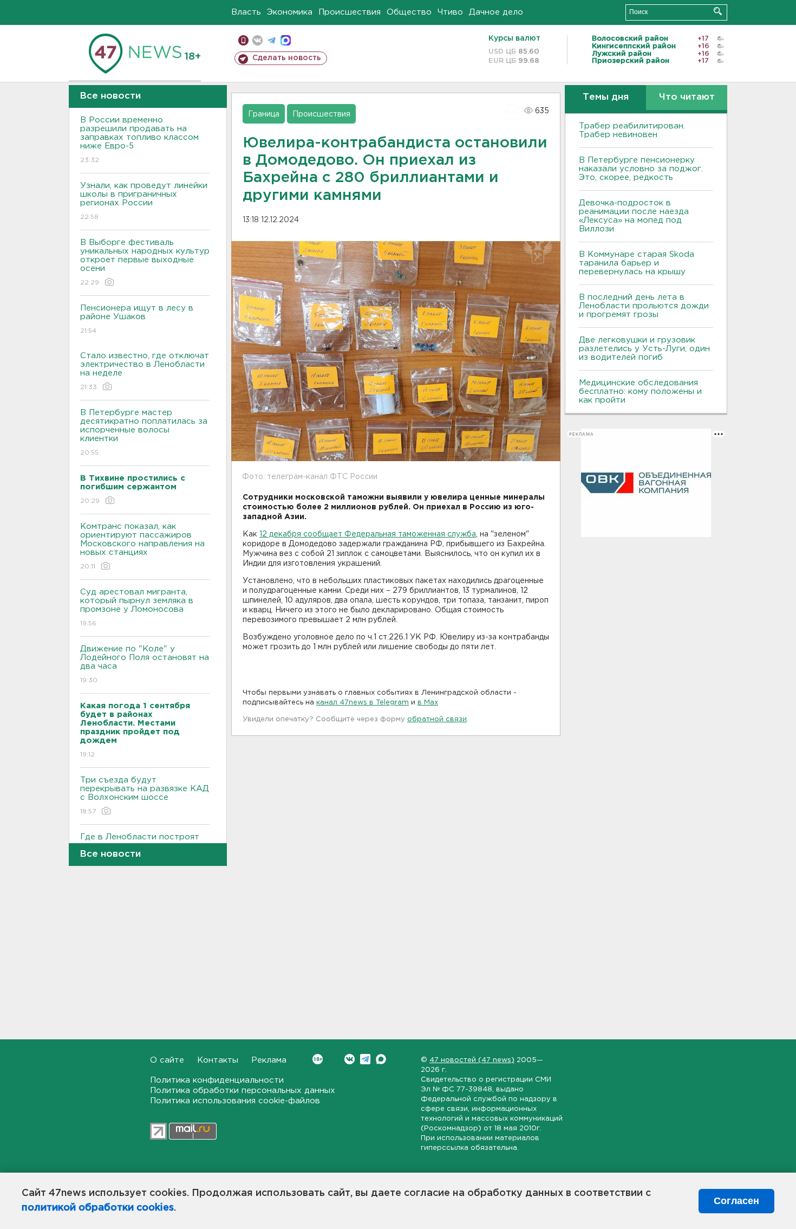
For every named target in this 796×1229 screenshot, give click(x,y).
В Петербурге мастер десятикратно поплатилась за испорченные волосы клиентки (143, 432)
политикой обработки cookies (98, 1208)
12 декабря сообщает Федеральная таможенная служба (367, 534)
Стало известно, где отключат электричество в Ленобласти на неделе (144, 371)
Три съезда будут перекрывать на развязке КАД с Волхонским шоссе (144, 795)
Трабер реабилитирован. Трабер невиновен (632, 130)
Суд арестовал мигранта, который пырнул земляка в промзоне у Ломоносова (136, 607)
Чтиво (450, 12)
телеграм (271, 40)
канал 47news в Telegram (362, 703)
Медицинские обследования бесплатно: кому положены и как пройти (640, 391)
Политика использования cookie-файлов (235, 1100)
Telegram (365, 1059)
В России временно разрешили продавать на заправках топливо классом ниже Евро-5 (139, 140)
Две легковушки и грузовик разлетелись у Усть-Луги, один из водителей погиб (644, 349)
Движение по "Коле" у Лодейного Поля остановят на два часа (144, 664)
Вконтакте (349, 1059)
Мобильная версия (243, 40)
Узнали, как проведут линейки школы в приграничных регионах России (143, 201)
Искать (718, 11)
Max (381, 1059)
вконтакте (257, 40)
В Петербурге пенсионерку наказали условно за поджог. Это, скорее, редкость (641, 169)
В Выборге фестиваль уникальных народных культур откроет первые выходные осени (145, 262)
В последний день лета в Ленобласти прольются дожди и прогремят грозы (644, 306)
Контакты (217, 1060)
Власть (246, 12)
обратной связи (437, 719)
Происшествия (349, 12)
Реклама (268, 1060)
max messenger (285, 40)
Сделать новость (286, 58)
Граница (263, 114)
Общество (409, 12)
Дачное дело (496, 12)
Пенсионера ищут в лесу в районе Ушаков (136, 319)
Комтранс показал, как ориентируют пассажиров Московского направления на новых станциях (142, 546)
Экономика (289, 12)
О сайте (167, 1060)
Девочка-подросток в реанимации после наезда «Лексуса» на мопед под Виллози (634, 215)
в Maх (427, 703)
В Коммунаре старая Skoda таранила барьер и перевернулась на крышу (636, 263)
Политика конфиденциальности (217, 1080)
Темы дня (606, 97)
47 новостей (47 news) (471, 1060)
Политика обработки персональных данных (242, 1090)
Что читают (687, 97)
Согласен (736, 1200)
